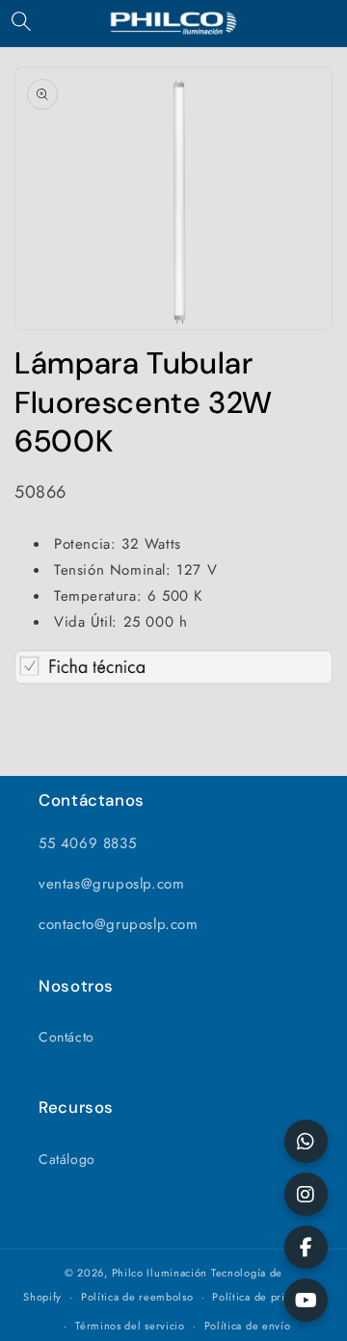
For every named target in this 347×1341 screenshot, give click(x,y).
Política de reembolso (137, 1296)
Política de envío (247, 1325)
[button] (21, 21)
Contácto (66, 1036)
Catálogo (67, 1159)
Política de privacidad (267, 1296)
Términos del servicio (130, 1325)
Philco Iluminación (160, 1272)
